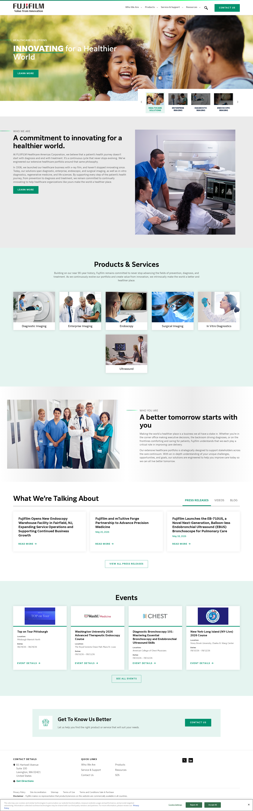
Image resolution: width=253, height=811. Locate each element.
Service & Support (91, 770)
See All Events (126, 679)
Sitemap (54, 792)
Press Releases (197, 500)
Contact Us (227, 8)
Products (120, 765)
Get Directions (25, 781)
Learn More (26, 74)
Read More (25, 544)
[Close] (249, 804)
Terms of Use (69, 792)
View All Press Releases (126, 564)
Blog (233, 500)
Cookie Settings (175, 805)
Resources (120, 770)
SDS (117, 775)
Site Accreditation (38, 792)
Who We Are (88, 765)
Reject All (194, 805)
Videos (219, 500)
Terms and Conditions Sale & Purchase (97, 792)
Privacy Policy (19, 792)
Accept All (212, 805)
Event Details (27, 663)
